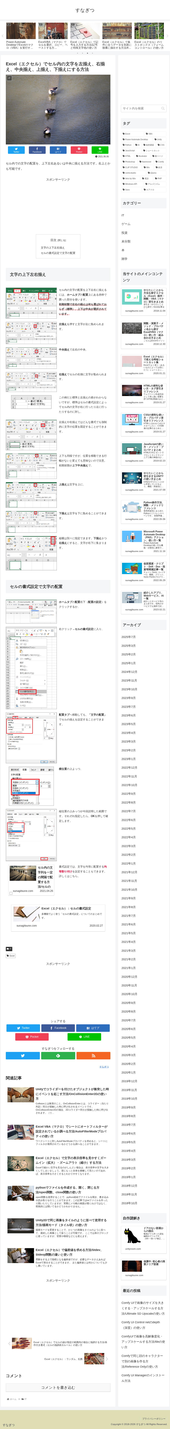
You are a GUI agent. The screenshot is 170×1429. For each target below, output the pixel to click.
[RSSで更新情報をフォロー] (94, 1055)
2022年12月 (129, 767)
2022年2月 (129, 854)
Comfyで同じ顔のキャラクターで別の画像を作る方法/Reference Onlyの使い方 (142, 1361)
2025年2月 (129, 654)
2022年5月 (129, 828)
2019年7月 (129, 1124)
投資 (125, 232)
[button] (163, 108)
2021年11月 (129, 881)
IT (10, 949)
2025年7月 (129, 637)
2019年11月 (129, 1090)
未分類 (126, 241)
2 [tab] (82, 53)
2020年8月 (129, 1011)
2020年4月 (129, 1046)
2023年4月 (129, 733)
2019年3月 (129, 1159)
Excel (12, 956)
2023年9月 (129, 698)
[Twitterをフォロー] (23, 1055)
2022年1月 (129, 863)
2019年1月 (129, 1177)
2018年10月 (129, 1203)
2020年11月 (129, 985)
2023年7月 (129, 706)
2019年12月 (129, 1081)
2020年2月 (129, 1064)
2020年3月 (129, 1055)
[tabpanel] (21, 35)
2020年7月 (129, 1020)
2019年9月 (129, 1107)
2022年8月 (129, 802)
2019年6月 (129, 1133)
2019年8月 (129, 1116)
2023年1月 (129, 759)
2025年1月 (129, 663)
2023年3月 (129, 741)
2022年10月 (129, 785)
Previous (2, 36)
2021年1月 (129, 968)
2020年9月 (129, 1003)
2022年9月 (129, 793)
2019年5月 (129, 1142)
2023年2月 (129, 750)
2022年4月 (129, 837)
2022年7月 (129, 811)
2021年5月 (129, 933)
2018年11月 (129, 1194)
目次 (53, 240)
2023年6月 (129, 715)
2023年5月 (129, 724)
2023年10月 (129, 689)
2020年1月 (129, 1072)
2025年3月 (129, 645)
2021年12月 (129, 872)
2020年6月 (129, 1029)
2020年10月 (129, 994)
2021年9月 (129, 898)
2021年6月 (129, 924)
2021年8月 (129, 907)
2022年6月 (129, 820)
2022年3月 (129, 846)
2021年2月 (129, 959)
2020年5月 (129, 1037)
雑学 (125, 259)
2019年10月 (129, 1098)
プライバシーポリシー (154, 1418)
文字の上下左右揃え (53, 247)
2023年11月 (129, 680)
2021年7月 (129, 915)
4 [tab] (92, 53)
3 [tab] (87, 53)
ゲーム (126, 224)
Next (167, 36)
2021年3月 (129, 950)
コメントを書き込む (58, 1387)
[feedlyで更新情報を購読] (58, 1055)
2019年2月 (129, 1168)
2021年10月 (129, 889)
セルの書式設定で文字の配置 (58, 252)
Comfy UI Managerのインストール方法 (143, 1378)
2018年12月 (129, 1185)
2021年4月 (129, 942)
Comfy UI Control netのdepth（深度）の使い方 (141, 1325)
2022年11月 (129, 776)
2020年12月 (129, 976)
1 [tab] (77, 53)
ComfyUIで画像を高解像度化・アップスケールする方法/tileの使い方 (143, 1342)
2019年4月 (129, 1151)
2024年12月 (129, 672)
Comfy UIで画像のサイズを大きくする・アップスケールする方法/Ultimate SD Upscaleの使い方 (143, 1308)
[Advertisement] (58, 205)
